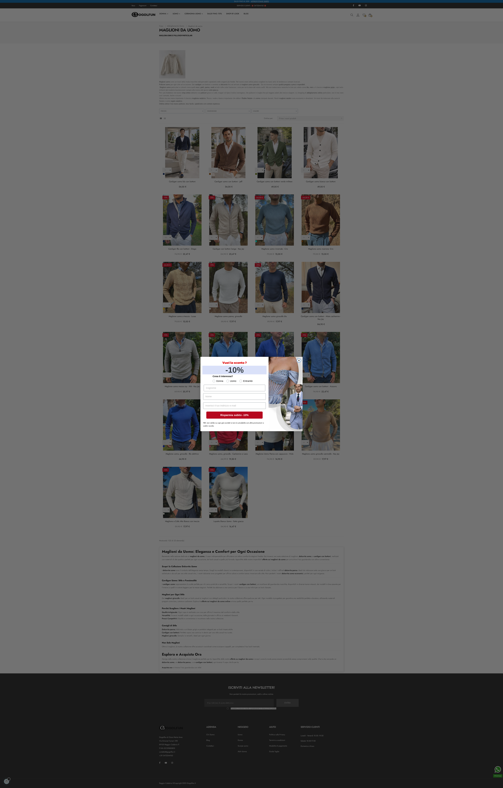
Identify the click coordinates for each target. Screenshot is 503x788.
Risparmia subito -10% (234, 415)
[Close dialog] (299, 360)
